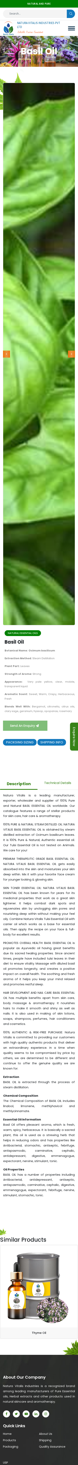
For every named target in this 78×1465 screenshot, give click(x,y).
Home (7, 1434)
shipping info (51, 742)
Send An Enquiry (23, 726)
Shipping (45, 1440)
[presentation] (6, 354)
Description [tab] (19, 784)
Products (9, 1440)
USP (5, 1463)
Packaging (10, 1447)
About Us (45, 1434)
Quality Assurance (52, 1447)
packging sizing (20, 742)
